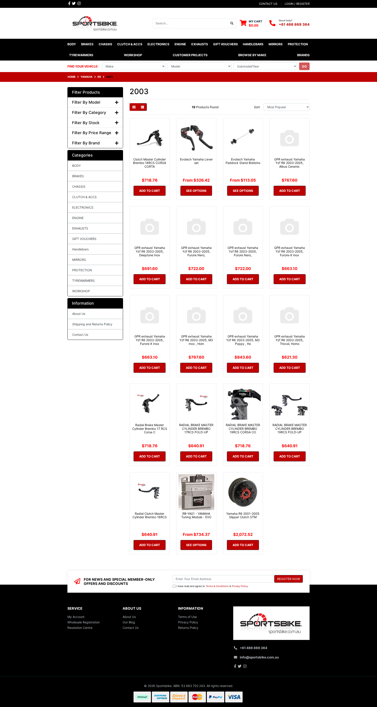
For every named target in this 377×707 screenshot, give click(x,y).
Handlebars (80, 249)
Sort (257, 107)
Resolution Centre (80, 627)
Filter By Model (86, 102)
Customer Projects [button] (190, 55)
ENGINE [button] (180, 44)
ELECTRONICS (82, 207)
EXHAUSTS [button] (199, 44)
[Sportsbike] (95, 23)
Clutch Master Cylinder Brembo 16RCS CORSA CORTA (149, 163)
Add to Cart (149, 190)
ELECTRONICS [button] (158, 44)
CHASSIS (78, 186)
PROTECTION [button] (298, 44)
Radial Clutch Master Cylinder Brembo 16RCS (149, 515)
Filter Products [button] (86, 92)
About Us (78, 314)
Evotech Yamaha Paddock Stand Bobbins (243, 161)
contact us (268, 3)
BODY (76, 165)
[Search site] (232, 23)
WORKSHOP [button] (133, 55)
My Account (75, 617)
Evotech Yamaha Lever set (196, 161)
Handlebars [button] (253, 44)
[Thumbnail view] (134, 107)
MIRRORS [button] (276, 44)
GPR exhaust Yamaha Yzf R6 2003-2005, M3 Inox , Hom (196, 340)
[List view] (142, 107)
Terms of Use (187, 617)
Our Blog (129, 622)
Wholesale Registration (83, 622)
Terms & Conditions (217, 586)
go (304, 66)
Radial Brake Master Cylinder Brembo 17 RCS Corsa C (149, 428)
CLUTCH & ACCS (84, 197)
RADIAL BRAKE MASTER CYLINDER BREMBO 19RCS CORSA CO (243, 428)
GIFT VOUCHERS (225, 44)
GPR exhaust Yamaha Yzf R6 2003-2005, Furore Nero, (196, 251)
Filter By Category (89, 112)
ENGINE (78, 218)
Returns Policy (188, 627)
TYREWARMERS (83, 280)
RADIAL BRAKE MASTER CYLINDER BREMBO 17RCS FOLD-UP (196, 428)
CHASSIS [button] (105, 44)
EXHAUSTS (80, 228)
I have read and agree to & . (212, 586)
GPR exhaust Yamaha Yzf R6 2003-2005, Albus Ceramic (289, 163)
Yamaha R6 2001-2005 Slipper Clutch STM (242, 515)
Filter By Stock (85, 122)
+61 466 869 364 (294, 24)
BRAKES (78, 176)
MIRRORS (79, 260)
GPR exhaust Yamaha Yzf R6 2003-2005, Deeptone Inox (149, 251)
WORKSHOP (81, 291)
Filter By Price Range (91, 132)
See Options (196, 190)
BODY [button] (71, 44)
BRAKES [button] (87, 44)
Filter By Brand (86, 143)
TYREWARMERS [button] (81, 55)
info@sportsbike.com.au (259, 657)
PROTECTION (82, 270)
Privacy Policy (240, 586)
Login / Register (297, 3)
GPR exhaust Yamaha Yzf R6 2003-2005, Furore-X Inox (289, 251)
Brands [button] (303, 55)
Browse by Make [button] (252, 55)
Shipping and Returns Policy (92, 324)
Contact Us (80, 334)
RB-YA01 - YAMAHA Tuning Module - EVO (196, 515)
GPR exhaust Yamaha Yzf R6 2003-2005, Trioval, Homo (289, 340)
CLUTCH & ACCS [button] (129, 44)
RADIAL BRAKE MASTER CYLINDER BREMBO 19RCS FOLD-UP (289, 428)
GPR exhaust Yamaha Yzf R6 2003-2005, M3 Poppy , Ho (243, 340)
